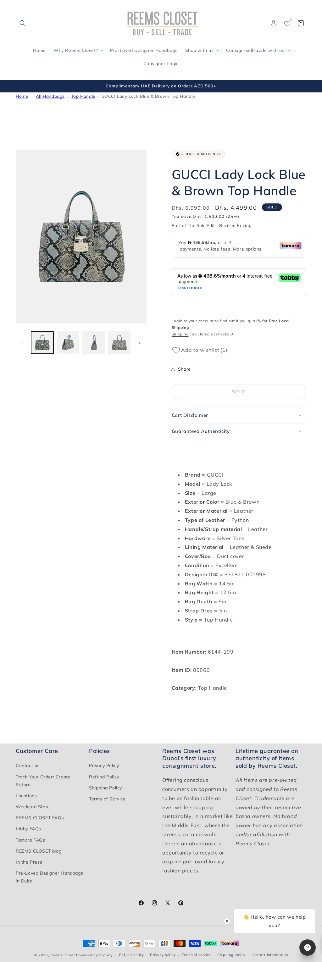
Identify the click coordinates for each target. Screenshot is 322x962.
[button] (23, 23)
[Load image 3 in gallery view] (93, 342)
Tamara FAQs (30, 840)
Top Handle (83, 96)
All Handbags (50, 96)
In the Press (29, 862)
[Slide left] (23, 343)
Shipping (180, 334)
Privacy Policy (104, 765)
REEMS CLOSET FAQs (40, 818)
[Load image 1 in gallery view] (42, 342)
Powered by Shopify (94, 955)
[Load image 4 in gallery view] (119, 342)
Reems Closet (62, 955)
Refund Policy (104, 777)
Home (22, 96)
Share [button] (184, 369)
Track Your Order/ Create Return (43, 781)
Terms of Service (107, 799)
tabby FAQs (28, 829)
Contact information (270, 955)
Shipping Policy (105, 788)
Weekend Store (33, 807)
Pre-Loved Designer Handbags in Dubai (49, 877)
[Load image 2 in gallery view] (68, 342)
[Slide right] (140, 343)
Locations (26, 796)
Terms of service (196, 955)
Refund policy (131, 955)
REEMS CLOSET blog (38, 851)
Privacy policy (162, 955)
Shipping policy (231, 955)
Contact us (28, 765)
